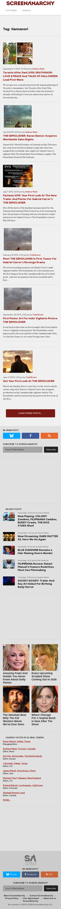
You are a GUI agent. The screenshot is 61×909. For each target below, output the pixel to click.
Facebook (31, 874)
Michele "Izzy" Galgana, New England (22, 778)
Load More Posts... (30, 413)
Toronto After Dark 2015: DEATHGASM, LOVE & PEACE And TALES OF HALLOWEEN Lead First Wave (30, 76)
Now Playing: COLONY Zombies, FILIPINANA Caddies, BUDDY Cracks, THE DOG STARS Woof (37, 521)
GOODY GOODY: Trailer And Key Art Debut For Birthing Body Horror (36, 584)
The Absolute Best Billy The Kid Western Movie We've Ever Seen (14, 719)
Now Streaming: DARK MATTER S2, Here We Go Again (38, 538)
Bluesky (13, 874)
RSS (51, 874)
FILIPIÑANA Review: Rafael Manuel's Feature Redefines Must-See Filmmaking (36, 567)
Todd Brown (35, 255)
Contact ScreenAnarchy (41, 895)
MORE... (7, 800)
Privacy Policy (11, 898)
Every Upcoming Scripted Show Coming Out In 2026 (44, 676)
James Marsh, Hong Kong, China (19, 770)
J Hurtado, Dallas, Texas (15, 763)
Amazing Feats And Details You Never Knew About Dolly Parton (15, 678)
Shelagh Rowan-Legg (14, 792)
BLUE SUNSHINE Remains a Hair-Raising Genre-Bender (35, 551)
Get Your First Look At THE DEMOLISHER (28, 381)
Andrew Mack (38, 69)
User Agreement (31, 898)
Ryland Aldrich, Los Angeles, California (23, 785)
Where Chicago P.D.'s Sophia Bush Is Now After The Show (44, 719)
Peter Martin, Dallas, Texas (16, 741)
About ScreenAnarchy (14, 895)
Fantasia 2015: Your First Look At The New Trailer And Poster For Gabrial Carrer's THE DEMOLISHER (30, 199)
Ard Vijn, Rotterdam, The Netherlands (22, 756)
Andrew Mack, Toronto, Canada (19, 749)
